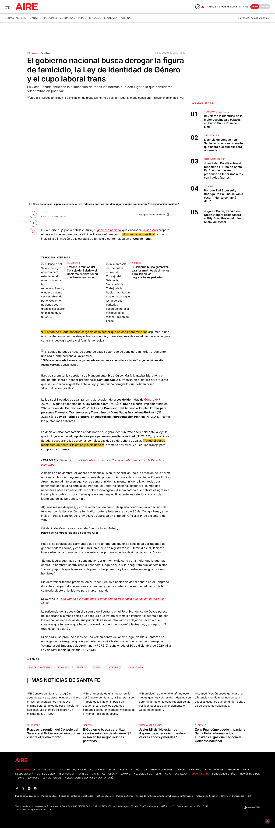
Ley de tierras (52, 777)
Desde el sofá (24, 773)
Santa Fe (35, 17)
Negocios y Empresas (148, 773)
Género (149, 399)
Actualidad (67, 17)
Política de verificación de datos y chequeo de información (164, 796)
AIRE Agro (195, 769)
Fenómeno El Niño (223, 773)
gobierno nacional (109, 230)
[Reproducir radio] (197, 6)
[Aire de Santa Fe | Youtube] (35, 788)
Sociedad (181, 773)
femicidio (63, 667)
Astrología (109, 773)
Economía (110, 17)
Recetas (248, 769)
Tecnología (66, 773)
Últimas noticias (16, 17)
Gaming (125, 773)
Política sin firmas (124, 796)
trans (96, 667)
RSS (249, 796)
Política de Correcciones (27, 796)
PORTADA (32, 53)
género (81, 667)
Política (125, 17)
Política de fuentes (105, 796)
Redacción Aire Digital (53, 216)
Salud (97, 17)
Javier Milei (150, 230)
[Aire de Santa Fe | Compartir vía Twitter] (33, 214)
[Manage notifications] (267, 821)
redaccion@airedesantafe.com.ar (37, 809)
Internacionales (161, 769)
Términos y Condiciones (232, 796)
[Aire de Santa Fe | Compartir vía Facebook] (33, 222)
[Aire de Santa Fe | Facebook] (17, 788)
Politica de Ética (48, 796)
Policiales (51, 17)
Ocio (168, 773)
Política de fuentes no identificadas (76, 796)
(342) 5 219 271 (167, 806)
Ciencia (180, 769)
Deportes (84, 17)
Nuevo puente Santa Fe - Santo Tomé (89, 777)
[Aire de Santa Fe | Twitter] (23, 788)
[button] (7, 6)
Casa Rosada (135, 667)
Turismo (82, 773)
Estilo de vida (46, 773)
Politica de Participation (207, 796)
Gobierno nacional (39, 667)
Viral (95, 773)
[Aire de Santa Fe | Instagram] (29, 788)
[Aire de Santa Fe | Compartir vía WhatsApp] (33, 231)
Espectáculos (214, 769)
